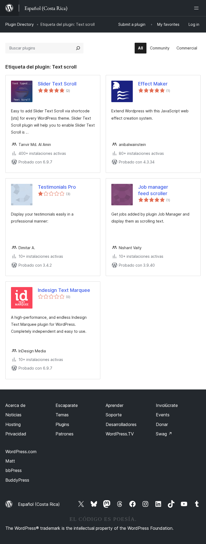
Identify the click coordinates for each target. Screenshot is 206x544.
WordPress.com (20, 451)
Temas (62, 414)
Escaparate (67, 405)
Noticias (13, 414)
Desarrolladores (121, 424)
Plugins (62, 424)
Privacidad (15, 433)
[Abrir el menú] (197, 8)
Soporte (114, 414)
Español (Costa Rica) (39, 504)
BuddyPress (17, 480)
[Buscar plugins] (78, 48)
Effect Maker (153, 84)
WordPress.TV (120, 433)
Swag (164, 433)
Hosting (13, 424)
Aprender (114, 405)
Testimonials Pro (57, 187)
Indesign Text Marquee (64, 290)
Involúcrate (167, 405)
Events (163, 414)
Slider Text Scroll (57, 84)
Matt (10, 461)
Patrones (64, 433)
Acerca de (15, 405)
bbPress (13, 470)
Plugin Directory (19, 24)
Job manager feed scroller (153, 190)
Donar (162, 424)
